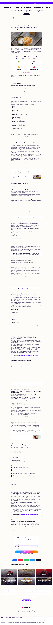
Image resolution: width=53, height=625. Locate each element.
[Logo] (3, 1)
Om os (29, 620)
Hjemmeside (2, 617)
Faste (22, 593)
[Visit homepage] (26, 607)
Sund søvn (26, 596)
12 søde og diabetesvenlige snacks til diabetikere (27, 288)
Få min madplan (26, 551)
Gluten (19, 596)
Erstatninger (34, 596)
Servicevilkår (37, 620)
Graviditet (48, 593)
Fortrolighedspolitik (43, 620)
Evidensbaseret (27, 14)
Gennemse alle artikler (26, 600)
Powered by (26, 72)
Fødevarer (15, 593)
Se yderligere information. (40, 622)
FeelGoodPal (14, 610)
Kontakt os (32, 620)
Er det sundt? (7, 593)
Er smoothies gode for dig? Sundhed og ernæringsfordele (28, 355)
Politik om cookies (49, 620)
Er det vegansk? (39, 593)
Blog (6, 617)
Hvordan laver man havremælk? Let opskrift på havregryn (28, 514)
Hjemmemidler (29, 593)
